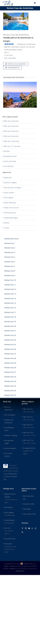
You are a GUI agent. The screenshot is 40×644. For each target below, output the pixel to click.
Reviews (6, 223)
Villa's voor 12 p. (28, 440)
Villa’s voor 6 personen (11, 131)
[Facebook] (22, 528)
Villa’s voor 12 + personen (12, 146)
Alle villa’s (7, 151)
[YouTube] (29, 528)
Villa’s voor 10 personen (11, 141)
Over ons (7, 528)
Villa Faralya (26, 509)
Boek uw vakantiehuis (8, 408)
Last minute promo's (8, 454)
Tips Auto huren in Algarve (12, 188)
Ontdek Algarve (9, 520)
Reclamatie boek (9, 539)
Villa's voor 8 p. (28, 425)
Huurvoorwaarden (10, 448)
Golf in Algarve (8, 198)
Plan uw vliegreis (9, 415)
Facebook (12, 568)
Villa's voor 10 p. (28, 432)
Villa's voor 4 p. (28, 409)
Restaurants (8, 544)
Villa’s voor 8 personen (11, 136)
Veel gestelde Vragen (9, 441)
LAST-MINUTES (9, 166)
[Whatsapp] (32, 528)
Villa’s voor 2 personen (11, 121)
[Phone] (22, 532)
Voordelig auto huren (9, 429)
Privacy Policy (12, 474)
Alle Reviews (8, 507)
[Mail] (35, 528)
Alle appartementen (10, 156)
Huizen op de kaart (10, 161)
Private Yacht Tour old (11, 208)
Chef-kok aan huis (10, 213)
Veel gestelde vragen (11, 218)
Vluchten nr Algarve (10, 183)
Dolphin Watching (10, 203)
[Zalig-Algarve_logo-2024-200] (7, 1)
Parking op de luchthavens (9, 421)
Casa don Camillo (28, 504)
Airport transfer (9, 193)
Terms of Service (11, 476)
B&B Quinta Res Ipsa (28, 497)
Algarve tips (8, 177)
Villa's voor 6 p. (28, 417)
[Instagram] (26, 528)
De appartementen (29, 448)
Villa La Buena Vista (29, 514)
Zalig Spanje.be (20, 571)
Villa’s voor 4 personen (11, 126)
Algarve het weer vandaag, (10, 495)
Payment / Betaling (10, 435)
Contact (6, 228)
